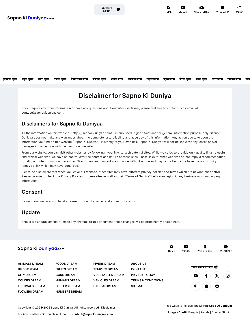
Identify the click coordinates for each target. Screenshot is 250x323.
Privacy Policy (143, 274)
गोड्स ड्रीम (153, 79)
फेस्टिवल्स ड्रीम (79, 79)
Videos (183, 11)
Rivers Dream (104, 263)
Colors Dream (29, 280)
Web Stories (201, 11)
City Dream (27, 274)
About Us (138, 263)
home (168, 11)
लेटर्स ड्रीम (185, 79)
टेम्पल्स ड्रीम (234, 79)
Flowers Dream (30, 291)
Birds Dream (28, 269)
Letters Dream (68, 286)
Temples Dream (106, 269)
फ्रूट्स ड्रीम (135, 79)
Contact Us (140, 269)
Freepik (193, 312)
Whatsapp (222, 11)
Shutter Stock (221, 312)
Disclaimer (108, 307)
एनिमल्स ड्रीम (10, 79)
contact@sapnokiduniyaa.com (92, 314)
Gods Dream (66, 274)
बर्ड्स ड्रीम (27, 79)
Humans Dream (68, 280)
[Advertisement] (125, 46)
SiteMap (137, 286)
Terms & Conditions (147, 280)
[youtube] (196, 276)
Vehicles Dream (106, 280)
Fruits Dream (66, 269)
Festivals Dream (31, 286)
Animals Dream (30, 263)
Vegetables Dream (108, 274)
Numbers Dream (69, 291)
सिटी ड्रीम (43, 79)
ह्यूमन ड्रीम (169, 79)
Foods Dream (66, 263)
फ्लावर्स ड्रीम (99, 79)
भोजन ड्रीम (117, 79)
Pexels (205, 312)
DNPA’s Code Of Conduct (215, 305)
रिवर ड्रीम (217, 79)
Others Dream (105, 286)
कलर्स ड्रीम (60, 79)
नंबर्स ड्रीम (201, 79)
